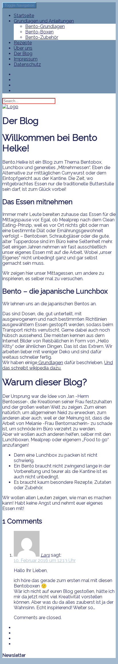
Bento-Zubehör (41, 37)
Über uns (23, 48)
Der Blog (23, 53)
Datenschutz (27, 64)
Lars (45, 555)
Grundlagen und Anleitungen (44, 21)
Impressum (26, 59)
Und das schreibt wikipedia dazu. (57, 365)
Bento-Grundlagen (45, 26)
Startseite (24, 15)
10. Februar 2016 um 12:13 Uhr (45, 560)
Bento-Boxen (39, 32)
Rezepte (23, 42)
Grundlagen (50, 362)
